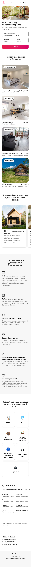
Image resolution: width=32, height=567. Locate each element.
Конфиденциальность (12, 558)
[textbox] (9, 41)
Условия (22, 558)
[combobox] (15, 35)
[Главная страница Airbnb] (3, 3)
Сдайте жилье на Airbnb (19, 3)
